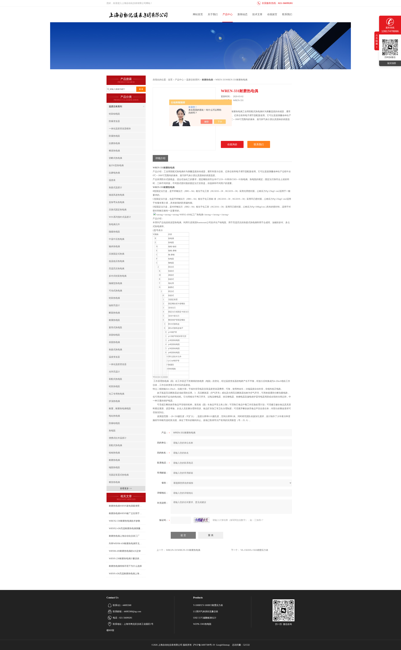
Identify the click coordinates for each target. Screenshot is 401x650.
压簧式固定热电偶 (117, 209)
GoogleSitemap (223, 645)
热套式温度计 (115, 187)
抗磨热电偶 (114, 143)
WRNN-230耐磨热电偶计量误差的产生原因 (127, 558)
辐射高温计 (114, 305)
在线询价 (232, 144)
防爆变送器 (114, 121)
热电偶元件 (114, 224)
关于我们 (213, 14)
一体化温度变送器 (117, 364)
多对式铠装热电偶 (117, 276)
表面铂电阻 (114, 335)
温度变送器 (114, 357)
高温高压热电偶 (116, 268)
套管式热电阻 (115, 327)
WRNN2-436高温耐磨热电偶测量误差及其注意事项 (127, 528)
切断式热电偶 (115, 158)
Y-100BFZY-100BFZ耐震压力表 (208, 605)
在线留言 (272, 14)
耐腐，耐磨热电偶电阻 (120, 408)
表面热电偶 (114, 342)
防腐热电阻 (114, 136)
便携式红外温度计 (117, 438)
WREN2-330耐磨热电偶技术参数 (124, 521)
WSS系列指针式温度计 (120, 217)
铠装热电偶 (114, 298)
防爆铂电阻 (114, 423)
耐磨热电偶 (114, 460)
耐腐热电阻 (114, 320)
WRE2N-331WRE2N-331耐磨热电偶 (183, 550)
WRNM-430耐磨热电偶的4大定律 (125, 551)
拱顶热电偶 (114, 401)
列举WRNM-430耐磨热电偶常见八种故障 (127, 543)
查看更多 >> (126, 488)
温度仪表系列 (115, 106)
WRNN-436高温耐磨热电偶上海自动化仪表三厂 (127, 573)
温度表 (112, 180)
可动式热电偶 (115, 290)
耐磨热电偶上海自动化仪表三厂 (124, 536)
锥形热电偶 (114, 482)
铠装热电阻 (114, 386)
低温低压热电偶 (116, 261)
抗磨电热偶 (114, 173)
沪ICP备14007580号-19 (204, 645)
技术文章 (257, 14)
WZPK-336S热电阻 (202, 624)
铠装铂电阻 (114, 114)
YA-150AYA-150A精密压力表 (254, 550)
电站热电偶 (114, 416)
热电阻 (112, 430)
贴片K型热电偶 (116, 165)
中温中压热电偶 (116, 239)
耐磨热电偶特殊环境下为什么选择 (125, 566)
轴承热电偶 (114, 246)
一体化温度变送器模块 (120, 128)
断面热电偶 (114, 313)
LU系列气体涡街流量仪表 (205, 611)
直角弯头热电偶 (116, 202)
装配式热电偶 (115, 445)
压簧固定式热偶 (116, 254)
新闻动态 (242, 14)
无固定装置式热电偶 (119, 475)
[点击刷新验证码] (201, 520)
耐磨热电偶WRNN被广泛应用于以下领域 (127, 513)
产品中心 (228, 14)
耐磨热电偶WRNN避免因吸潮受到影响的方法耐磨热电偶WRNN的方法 (127, 506)
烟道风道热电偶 (116, 195)
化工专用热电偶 (116, 394)
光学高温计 (114, 372)
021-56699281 (285, 3)
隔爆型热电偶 (115, 283)
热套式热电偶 (115, 349)
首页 (170, 80)
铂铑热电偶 (114, 453)
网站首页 (198, 14)
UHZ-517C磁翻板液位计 (204, 618)
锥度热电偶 (114, 151)
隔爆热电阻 (114, 232)
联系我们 (287, 14)
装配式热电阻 (115, 379)
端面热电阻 (114, 467)
